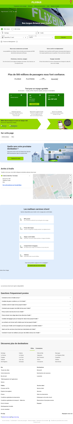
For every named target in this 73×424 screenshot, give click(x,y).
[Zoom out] (70, 178)
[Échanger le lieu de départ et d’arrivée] (36, 33)
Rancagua (57, 353)
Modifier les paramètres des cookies (59, 420)
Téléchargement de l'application (9, 379)
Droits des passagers (22, 420)
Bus (11, 11)
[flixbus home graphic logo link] (36, 2)
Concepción (40, 361)
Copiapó (3, 357)
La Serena (3, 355)
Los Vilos (21, 357)
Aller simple (7, 29)
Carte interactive (5, 373)
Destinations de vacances (43, 373)
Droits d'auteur (5, 403)
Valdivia (57, 359)
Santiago (3, 353)
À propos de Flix (5, 388)
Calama (21, 353)
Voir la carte (34, 104)
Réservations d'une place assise (45, 400)
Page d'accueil (4, 11)
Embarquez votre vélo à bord (44, 397)
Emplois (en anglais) (6, 391)
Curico (38, 359)
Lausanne (39, 376)
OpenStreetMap (66, 197)
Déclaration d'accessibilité (42, 420)
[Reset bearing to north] (70, 180)
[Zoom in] (70, 176)
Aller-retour (17, 29)
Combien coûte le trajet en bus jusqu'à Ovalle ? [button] (14, 304)
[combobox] (20, 33)
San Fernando (40, 357)
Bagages (39, 403)
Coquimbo (57, 357)
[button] (16, 176)
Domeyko (21, 361)
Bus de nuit (4, 376)
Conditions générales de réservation (10, 397)
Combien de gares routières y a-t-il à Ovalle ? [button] (14, 301)
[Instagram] (62, 417)
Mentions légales (32, 420)
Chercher (63, 37)
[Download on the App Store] (15, 417)
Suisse (2, 382)
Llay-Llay (21, 359)
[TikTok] (64, 417)
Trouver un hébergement (9, 41)
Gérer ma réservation (42, 394)
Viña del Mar (40, 353)
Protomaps (60, 197)
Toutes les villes (5, 370)
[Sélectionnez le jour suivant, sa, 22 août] (25, 37)
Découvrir (39, 370)
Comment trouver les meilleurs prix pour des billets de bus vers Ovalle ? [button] (21, 332)
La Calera (21, 355)
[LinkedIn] (63, 417)
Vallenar (3, 359)
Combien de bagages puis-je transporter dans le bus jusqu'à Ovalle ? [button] (20, 318)
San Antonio (58, 361)
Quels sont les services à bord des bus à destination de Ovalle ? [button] (19, 329)
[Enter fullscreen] (70, 183)
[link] (36, 152)
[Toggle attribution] (70, 197)
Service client (40, 388)
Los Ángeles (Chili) (59, 355)
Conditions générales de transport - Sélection (13, 400)
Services (39, 391)
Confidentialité (13, 420)
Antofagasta (4, 361)
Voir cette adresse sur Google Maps (12, 185)
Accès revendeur (5, 409)
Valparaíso (39, 355)
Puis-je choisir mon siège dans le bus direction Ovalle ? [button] (16, 315)
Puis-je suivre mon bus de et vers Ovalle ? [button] (13, 311)
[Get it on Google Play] (6, 417)
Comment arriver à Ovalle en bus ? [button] (11, 297)
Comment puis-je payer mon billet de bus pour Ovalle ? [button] (16, 308)
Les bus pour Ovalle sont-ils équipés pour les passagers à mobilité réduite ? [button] (22, 325)
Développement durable (7, 406)
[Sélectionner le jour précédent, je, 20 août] (23, 37)
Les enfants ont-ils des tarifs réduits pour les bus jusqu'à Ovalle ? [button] (19, 322)
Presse (2, 394)
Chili (16, 11)
